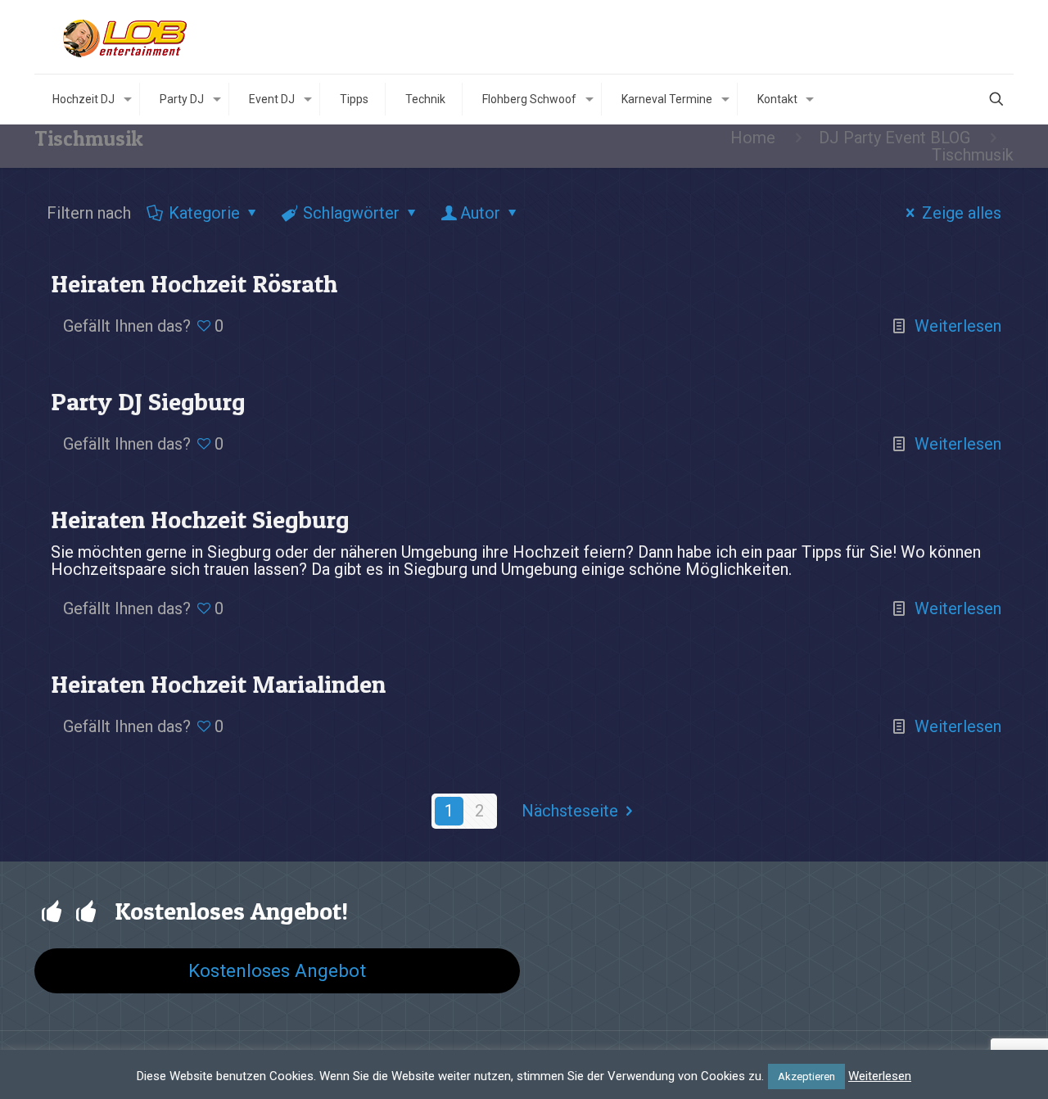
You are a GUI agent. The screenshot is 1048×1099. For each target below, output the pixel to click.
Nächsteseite (570, 811)
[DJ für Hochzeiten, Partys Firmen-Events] (127, 37)
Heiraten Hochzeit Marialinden (218, 684)
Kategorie (204, 213)
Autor (480, 213)
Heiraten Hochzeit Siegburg (200, 519)
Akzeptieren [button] (806, 1076)
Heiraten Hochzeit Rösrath (194, 283)
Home (752, 137)
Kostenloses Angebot (277, 970)
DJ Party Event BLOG (894, 137)
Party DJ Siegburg (148, 401)
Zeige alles (961, 213)
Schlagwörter (351, 213)
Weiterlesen (958, 326)
